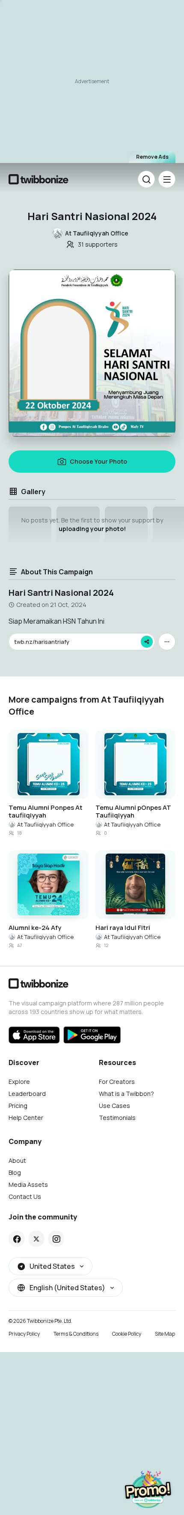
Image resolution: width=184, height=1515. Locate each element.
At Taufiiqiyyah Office (45, 824)
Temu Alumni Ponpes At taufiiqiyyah (46, 811)
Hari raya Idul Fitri (122, 928)
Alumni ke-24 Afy (35, 928)
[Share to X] (36, 1239)
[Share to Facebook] (16, 1239)
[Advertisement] (92, 86)
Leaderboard (27, 1093)
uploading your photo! (92, 529)
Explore (19, 1081)
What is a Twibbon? (126, 1093)
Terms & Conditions (75, 1333)
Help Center (26, 1118)
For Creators (117, 1081)
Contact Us (25, 1196)
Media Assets (28, 1184)
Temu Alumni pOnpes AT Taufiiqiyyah (133, 811)
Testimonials (117, 1118)
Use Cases (114, 1106)
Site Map (165, 1333)
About (17, 1160)
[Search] (146, 179)
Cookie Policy (126, 1333)
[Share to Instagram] (56, 1239)
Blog (15, 1172)
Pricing (18, 1106)
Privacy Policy (24, 1333)
